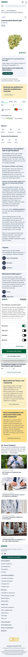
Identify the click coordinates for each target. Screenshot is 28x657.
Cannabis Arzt (5, 584)
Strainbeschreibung (19, 209)
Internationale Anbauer (8, 595)
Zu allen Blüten (7, 73)
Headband (4, 22)
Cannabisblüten (11, 10)
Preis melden (17, 80)
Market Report (5, 598)
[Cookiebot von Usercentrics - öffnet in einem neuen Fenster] (20, 300)
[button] (3, 25)
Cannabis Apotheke (6, 581)
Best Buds (4, 615)
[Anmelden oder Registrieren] (26, 2)
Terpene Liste (5, 586)
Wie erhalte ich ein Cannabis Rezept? (9, 78)
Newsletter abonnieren (14, 438)
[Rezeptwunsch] (23, 2)
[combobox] (15, 5)
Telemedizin (4, 569)
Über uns (4, 618)
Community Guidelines (7, 607)
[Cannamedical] (7, 118)
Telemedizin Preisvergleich (7, 80)
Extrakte (3, 572)
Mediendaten (5, 601)
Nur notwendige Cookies (14, 356)
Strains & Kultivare (6, 564)
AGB (20, 646)
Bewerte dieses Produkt (14, 372)
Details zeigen (19, 346)
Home (3, 10)
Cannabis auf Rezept (7, 578)
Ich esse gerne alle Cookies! (14, 351)
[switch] (24, 330)
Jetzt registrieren (14, 404)
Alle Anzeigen (14, 452)
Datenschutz (15, 646)
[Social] (2, 554)
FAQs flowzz (4, 613)
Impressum (9, 646)
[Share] (25, 17)
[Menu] (2, 5)
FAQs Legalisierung (6, 610)
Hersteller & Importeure (8, 593)
